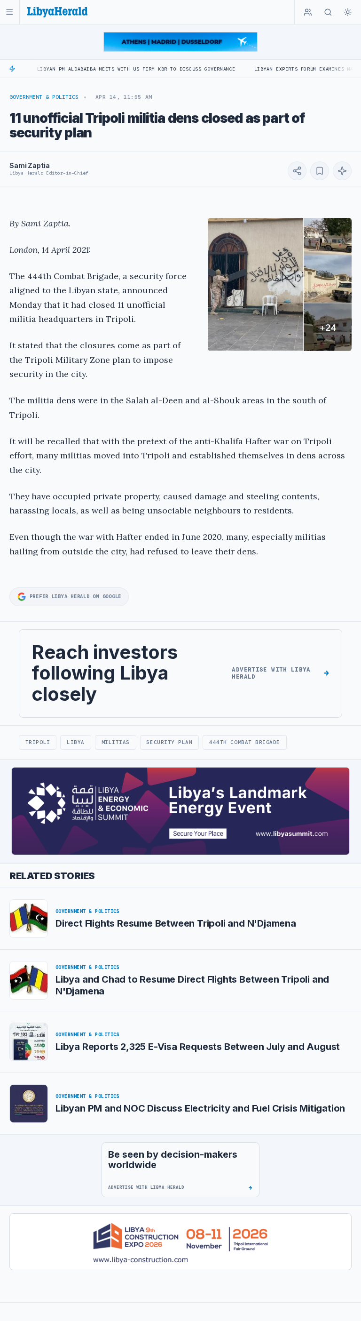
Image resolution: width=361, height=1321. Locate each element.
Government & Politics (43, 97)
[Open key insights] (342, 170)
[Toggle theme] (347, 12)
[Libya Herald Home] (57, 12)
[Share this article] (297, 170)
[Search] (328, 12)
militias (116, 742)
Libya (76, 742)
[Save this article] (319, 170)
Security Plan (169, 742)
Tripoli (37, 742)
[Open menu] (9, 12)
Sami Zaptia (29, 165)
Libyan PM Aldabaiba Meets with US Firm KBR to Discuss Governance (107, 69)
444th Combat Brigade (244, 742)
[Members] (307, 12)
